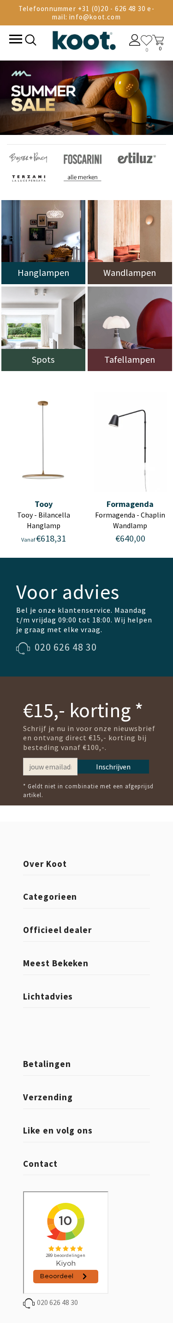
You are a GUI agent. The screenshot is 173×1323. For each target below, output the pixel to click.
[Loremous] (28, 156)
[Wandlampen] (130, 241)
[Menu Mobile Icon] (14, 40)
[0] (146, 40)
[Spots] (43, 327)
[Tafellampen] (130, 327)
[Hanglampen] (43, 241)
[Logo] (84, 38)
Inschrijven (113, 766)
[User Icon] (135, 41)
